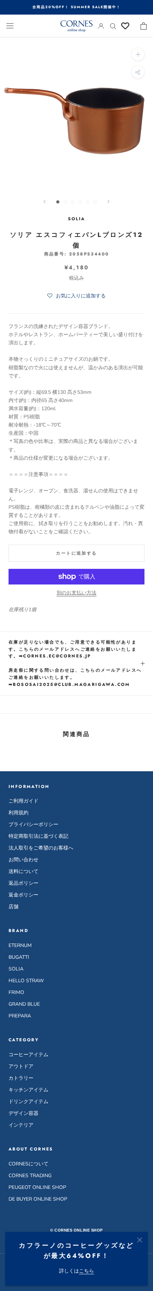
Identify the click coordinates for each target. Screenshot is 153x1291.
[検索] (113, 26)
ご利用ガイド (23, 801)
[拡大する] (138, 54)
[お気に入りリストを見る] (125, 26)
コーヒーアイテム (28, 1054)
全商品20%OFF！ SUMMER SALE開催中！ (76, 7)
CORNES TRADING (30, 1175)
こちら (86, 1271)
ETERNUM (20, 945)
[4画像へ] (80, 201)
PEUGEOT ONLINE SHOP (37, 1187)
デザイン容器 (23, 1113)
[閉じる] (139, 1240)
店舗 (14, 906)
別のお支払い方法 (76, 592)
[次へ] (108, 201)
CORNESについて (28, 1163)
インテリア (21, 1125)
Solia (76, 219)
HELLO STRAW (26, 980)
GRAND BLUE (24, 1004)
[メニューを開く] (10, 25)
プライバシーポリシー (33, 824)
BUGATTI (19, 957)
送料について (23, 871)
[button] (76, 296)
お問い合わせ (23, 859)
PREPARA (20, 1015)
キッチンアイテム (28, 1089)
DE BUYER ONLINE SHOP (38, 1199)
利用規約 (18, 812)
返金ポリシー (23, 894)
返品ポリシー (23, 883)
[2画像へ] (65, 201)
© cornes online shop (76, 1230)
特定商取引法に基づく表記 (38, 836)
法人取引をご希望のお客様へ (41, 848)
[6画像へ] (95, 201)
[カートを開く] (144, 26)
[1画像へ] (57, 201)
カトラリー (21, 1078)
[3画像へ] (72, 201)
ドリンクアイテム (28, 1101)
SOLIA (16, 968)
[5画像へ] (87, 201)
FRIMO (16, 992)
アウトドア (21, 1066)
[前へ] (44, 201)
